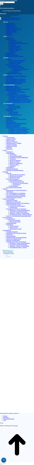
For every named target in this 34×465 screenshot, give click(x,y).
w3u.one (15, 425)
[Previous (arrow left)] (0, 464)
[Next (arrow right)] (2, 464)
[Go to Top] (17, 461)
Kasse (12, 8)
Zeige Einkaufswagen (5, 8)
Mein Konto (3, 13)
